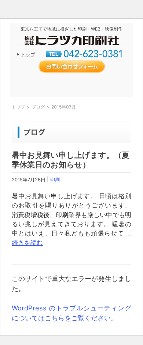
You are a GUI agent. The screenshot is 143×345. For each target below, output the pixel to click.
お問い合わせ (71, 66)
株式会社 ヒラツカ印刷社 (72, 40)
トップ (28, 54)
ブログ (38, 107)
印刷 (55, 179)
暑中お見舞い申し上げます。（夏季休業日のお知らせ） (70, 159)
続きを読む (27, 242)
